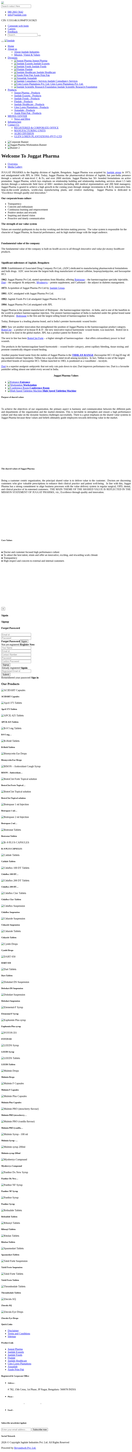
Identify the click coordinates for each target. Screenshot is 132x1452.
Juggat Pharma (15, 1349)
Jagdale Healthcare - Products (29, 104)
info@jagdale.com (17, 14)
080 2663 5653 (49, 1402)
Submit (6, 674)
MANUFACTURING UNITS (30, 130)
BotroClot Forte (35, 338)
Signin (24, 641)
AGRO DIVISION (24, 133)
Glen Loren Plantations (19, 1363)
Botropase (80, 279)
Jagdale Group (57, 288)
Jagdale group (114, 172)
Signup (6, 665)
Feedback (13, 31)
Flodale (11, 1357)
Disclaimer (13, 1330)
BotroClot (6, 329)
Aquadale (13, 1366)
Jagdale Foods (15, 1355)
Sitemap (12, 1336)
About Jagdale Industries (26, 52)
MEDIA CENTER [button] (17, 116)
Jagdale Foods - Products (27, 98)
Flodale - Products (23, 101)
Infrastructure (14, 121)
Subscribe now (40, 1429)
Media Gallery (15, 166)
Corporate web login (18, 25)
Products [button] (12, 89)
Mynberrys (42, 282)
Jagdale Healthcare (17, 1360)
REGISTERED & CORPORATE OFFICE (36, 127)
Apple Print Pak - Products (27, 113)
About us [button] (12, 49)
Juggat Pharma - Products (27, 92)
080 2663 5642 (15, 12)
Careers (11, 28)
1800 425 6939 (16, 1402)
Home (11, 46)
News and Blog (22, 119)
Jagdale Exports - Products (27, 95)
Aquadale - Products (24, 110)
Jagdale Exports (16, 1352)
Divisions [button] (12, 57)
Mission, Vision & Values (27, 54)
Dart (3, 282)
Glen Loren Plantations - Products (31, 107)
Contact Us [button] (13, 124)
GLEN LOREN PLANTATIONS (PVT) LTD (38, 136)
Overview (13, 164)
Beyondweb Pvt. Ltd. (25, 1447)
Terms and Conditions (19, 1333)
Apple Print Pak (16, 1369)
